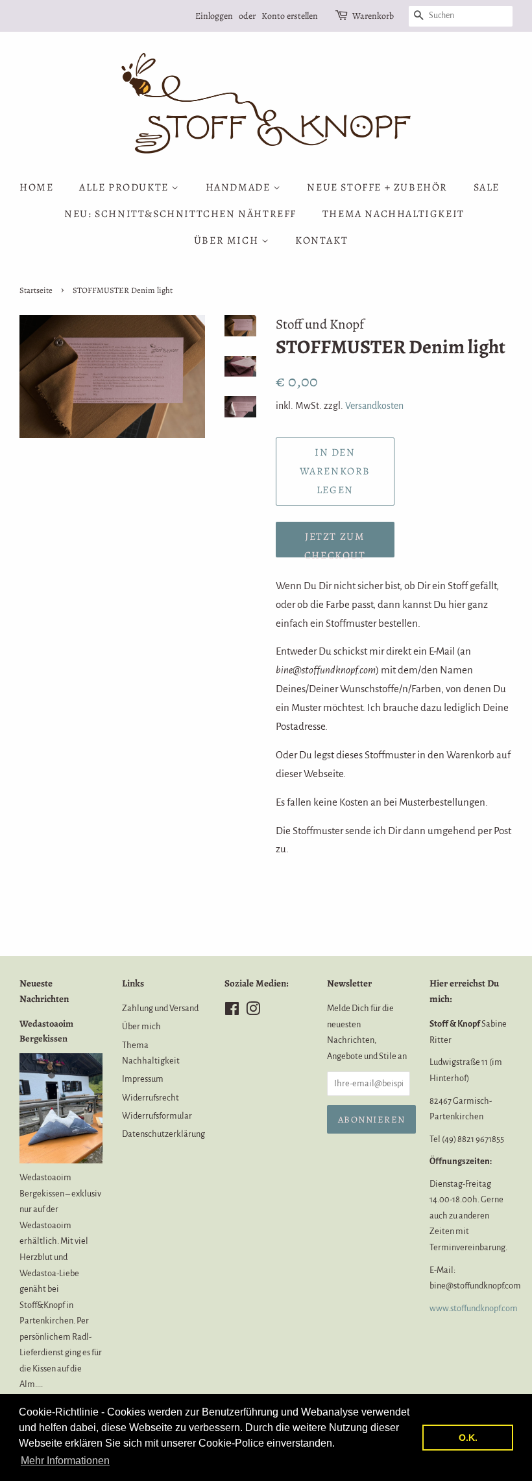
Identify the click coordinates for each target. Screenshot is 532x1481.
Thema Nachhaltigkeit (393, 214)
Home (36, 187)
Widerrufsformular (157, 1116)
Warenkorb (373, 16)
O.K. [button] (468, 1437)
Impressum (142, 1079)
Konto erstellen (289, 16)
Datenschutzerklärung (163, 1134)
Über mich (227, 240)
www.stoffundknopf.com (473, 1308)
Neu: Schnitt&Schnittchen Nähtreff (180, 214)
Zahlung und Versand (160, 1008)
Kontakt (321, 240)
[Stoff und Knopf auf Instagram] (253, 1011)
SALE (487, 187)
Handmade (239, 187)
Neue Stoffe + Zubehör (377, 187)
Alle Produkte (125, 187)
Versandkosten (374, 406)
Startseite (36, 290)
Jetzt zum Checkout (335, 543)
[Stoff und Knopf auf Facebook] (231, 1011)
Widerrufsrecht (150, 1097)
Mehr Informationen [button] (65, 1460)
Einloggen (214, 16)
